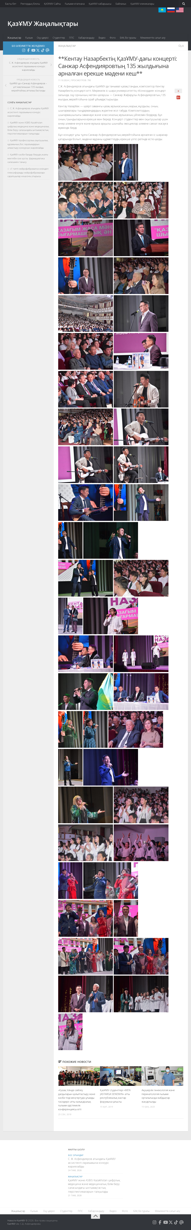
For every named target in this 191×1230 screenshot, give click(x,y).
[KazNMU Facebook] (28, 50)
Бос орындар (75, 1155)
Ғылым (29, 37)
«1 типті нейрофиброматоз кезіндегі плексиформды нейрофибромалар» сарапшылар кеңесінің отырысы (27, 172)
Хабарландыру (86, 37)
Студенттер (59, 37)
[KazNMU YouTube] (33, 50)
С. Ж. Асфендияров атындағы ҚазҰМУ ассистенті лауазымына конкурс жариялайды (28, 112)
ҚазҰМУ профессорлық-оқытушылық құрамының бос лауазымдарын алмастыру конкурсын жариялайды (27, 144)
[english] (180, 9)
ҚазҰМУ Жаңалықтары (42, 23)
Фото (113, 37)
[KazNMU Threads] (47, 50)
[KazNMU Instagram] (23, 50)
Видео (101, 37)
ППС (71, 37)
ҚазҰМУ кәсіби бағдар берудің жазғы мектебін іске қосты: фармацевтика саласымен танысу (27, 158)
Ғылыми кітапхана (75, 3)
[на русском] (171, 9)
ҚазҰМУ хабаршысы (100, 3)
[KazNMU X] (38, 50)
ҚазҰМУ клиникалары (142, 3)
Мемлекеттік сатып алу (152, 37)
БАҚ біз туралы (128, 37)
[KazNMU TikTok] (42, 50)
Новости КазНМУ (16, 1220)
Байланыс (120, 3)
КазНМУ (11, 1223)
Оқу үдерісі (42, 37)
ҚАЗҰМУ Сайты (52, 3)
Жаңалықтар (14, 37)
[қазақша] (162, 9)
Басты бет (10, 3)
